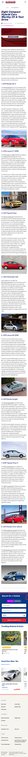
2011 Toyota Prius (8, 217)
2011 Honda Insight (9, 403)
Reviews (3, 706)
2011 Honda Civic (8, 550)
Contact (3, 720)
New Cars (10, 601)
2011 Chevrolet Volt (6, 282)
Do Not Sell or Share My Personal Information (20, 741)
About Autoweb (5, 718)
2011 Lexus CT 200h (9, 155)
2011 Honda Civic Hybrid (10, 530)
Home (7, 7)
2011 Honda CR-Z (8, 87)
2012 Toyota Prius (9, 486)
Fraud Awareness (5, 744)
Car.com (17, 729)
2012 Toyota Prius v (9, 466)
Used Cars (17, 601)
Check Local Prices (14, 620)
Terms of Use (4, 737)
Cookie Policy (4, 740)
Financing (3, 709)
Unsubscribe (18, 744)
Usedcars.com (5, 729)
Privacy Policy (18, 737)
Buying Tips (18, 706)
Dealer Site (17, 718)
